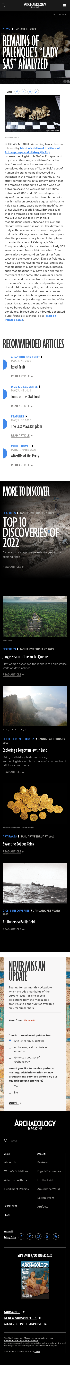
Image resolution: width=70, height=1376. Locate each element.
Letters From (45, 1198)
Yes (16, 1086)
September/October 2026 (35, 1256)
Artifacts (42, 1207)
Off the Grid (45, 1180)
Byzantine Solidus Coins (18, 844)
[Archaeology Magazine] (35, 1130)
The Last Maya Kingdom (26, 426)
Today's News (10, 1206)
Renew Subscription (20, 1318)
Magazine (29, 1041)
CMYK (37, 1351)
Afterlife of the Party (25, 456)
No (16, 1093)
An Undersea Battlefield (19, 922)
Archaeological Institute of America (31, 1049)
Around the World (48, 1189)
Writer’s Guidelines (16, 1171)
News (6, 29)
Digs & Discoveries (49, 1171)
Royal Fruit (18, 367)
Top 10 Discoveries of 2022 (31, 533)
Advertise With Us (15, 1180)
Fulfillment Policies (16, 1189)
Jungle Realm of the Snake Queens (25, 657)
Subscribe (12, 1312)
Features (43, 1162)
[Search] (5, 1140)
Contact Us (8, 1231)
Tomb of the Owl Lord (25, 397)
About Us (10, 1162)
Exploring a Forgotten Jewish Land (25, 750)
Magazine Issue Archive (23, 1324)
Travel (7, 1215)
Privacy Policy (10, 1237)
